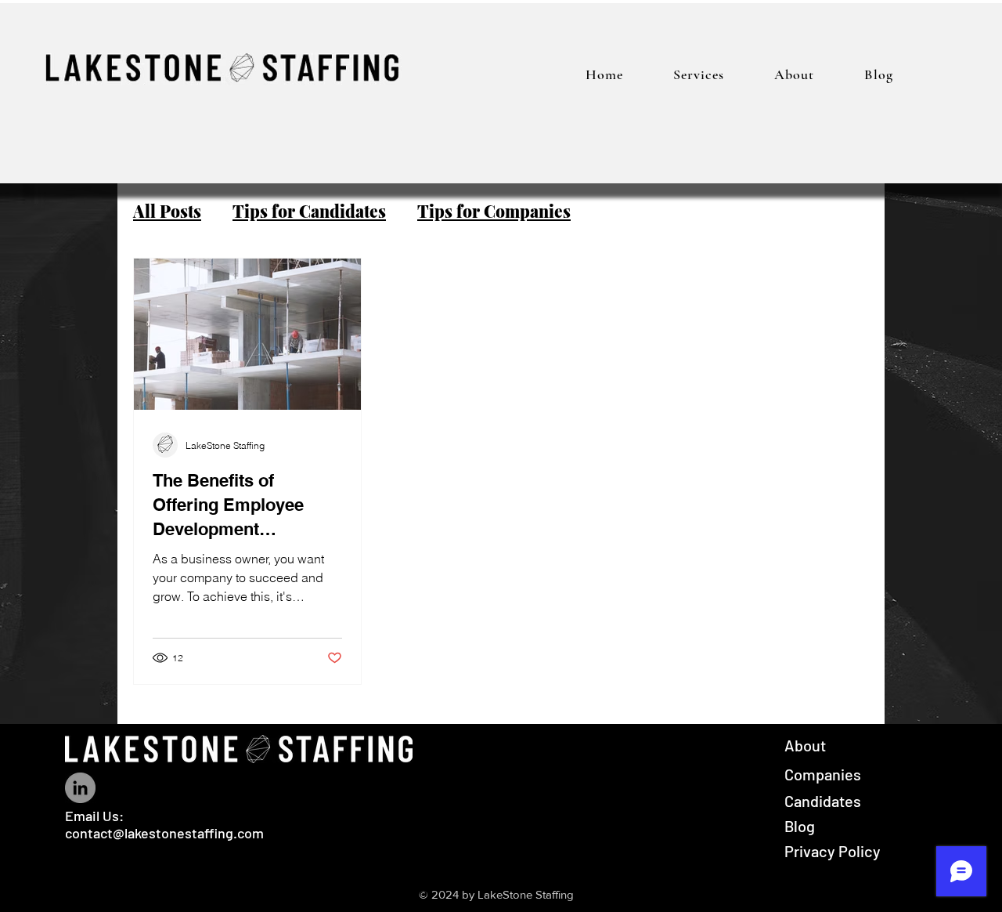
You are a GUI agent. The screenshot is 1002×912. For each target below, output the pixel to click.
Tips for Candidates (309, 211)
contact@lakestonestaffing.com (164, 832)
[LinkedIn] (80, 788)
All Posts (167, 211)
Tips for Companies (494, 211)
